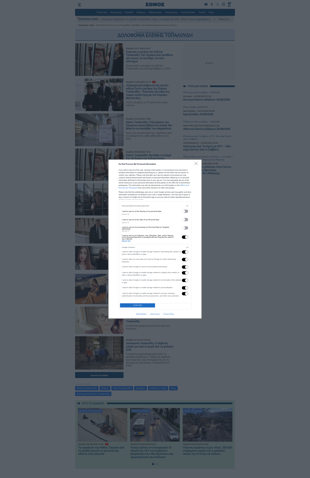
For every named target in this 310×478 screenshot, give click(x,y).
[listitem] (155, 206)
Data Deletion (141, 314)
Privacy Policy (168, 314)
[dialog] (155, 239)
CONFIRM (137, 305)
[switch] (185, 211)
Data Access (155, 314)
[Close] (197, 164)
